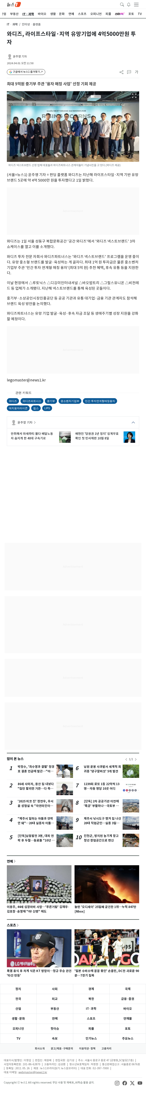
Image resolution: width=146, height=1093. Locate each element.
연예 (10, 861)
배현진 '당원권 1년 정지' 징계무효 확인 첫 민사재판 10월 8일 (97, 436)
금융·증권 (127, 999)
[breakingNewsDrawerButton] (129, 4)
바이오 (127, 1009)
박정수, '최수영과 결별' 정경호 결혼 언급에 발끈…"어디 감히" (36, 771)
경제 (91, 989)
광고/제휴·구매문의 (62, 1048)
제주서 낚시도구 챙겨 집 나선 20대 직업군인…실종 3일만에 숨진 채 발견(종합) (102, 823)
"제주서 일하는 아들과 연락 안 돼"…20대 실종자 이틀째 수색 (36, 823)
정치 (18, 989)
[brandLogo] (14, 4)
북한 (91, 999)
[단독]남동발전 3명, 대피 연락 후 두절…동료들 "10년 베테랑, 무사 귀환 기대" (36, 840)
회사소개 (40, 1048)
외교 (55, 999)
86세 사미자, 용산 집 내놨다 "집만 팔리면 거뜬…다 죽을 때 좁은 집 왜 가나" (36, 788)
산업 (18, 1009)
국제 (128, 989)
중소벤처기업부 (70, 401)
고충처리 (106, 1048)
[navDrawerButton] (136, 4)
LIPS (47, 408)
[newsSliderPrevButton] (126, 759)
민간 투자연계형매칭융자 (100, 401)
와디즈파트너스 (32, 401)
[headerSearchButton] (122, 4)
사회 (55, 989)
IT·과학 (91, 1009)
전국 (18, 999)
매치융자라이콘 (18, 408)
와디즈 (13, 401)
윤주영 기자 (20, 56)
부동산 (55, 1009)
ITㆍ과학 (12, 24)
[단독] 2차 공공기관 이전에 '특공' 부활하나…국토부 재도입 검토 (101, 805)
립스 (36, 408)
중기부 (51, 401)
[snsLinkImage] (117, 1083)
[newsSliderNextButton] (135, 759)
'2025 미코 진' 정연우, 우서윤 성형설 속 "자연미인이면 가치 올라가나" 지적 (35, 805)
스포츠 (11, 925)
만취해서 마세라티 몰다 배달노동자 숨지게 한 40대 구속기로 (32, 436)
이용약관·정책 (87, 1048)
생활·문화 (18, 1019)
